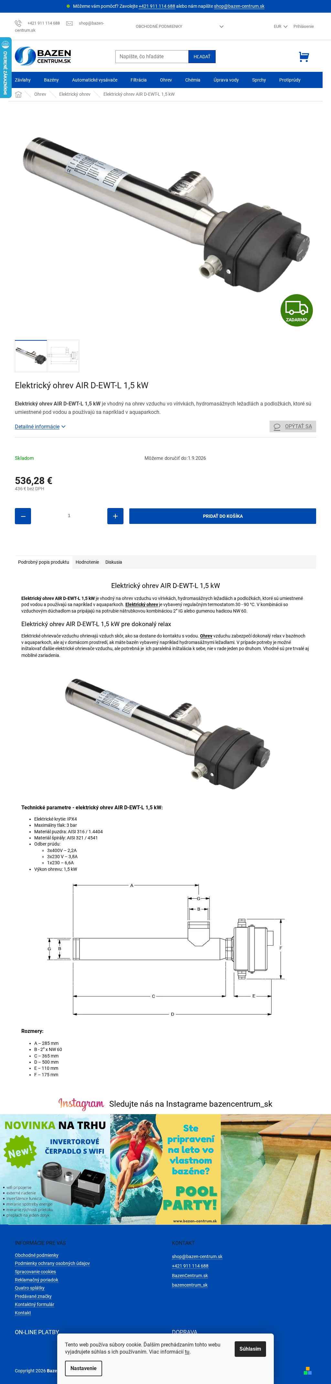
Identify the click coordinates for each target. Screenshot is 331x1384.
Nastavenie (83, 1368)
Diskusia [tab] (113, 562)
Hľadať (202, 56)
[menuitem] (22, 80)
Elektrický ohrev (141, 604)
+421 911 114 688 (157, 6)
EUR (278, 26)
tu (187, 1352)
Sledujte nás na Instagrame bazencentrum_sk (190, 1104)
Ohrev (206, 635)
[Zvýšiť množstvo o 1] (115, 516)
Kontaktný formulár (34, 1304)
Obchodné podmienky (159, 26)
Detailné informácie (37, 427)
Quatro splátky (30, 1287)
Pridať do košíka (223, 516)
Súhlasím (250, 1349)
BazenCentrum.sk (190, 1275)
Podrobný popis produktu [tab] (43, 562)
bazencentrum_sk (190, 1285)
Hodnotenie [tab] (87, 562)
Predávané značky (33, 1296)
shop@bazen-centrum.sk (239, 6)
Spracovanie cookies (35, 1271)
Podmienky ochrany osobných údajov (52, 1263)
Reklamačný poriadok (36, 1279)
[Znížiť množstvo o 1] (23, 516)
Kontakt (23, 1312)
